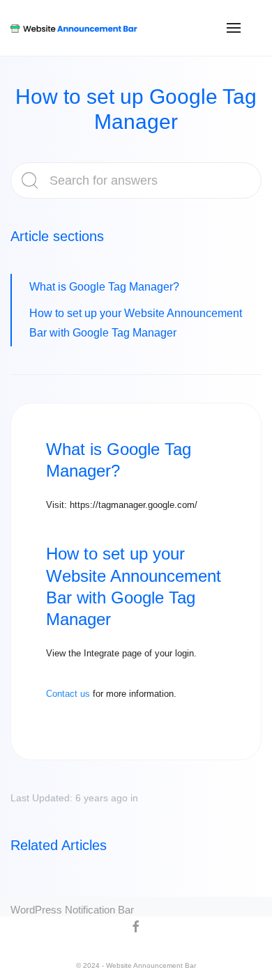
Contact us (68, 693)
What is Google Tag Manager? (104, 287)
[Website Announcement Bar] (73, 28)
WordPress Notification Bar (72, 910)
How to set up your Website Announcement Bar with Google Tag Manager (135, 323)
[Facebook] (131, 927)
